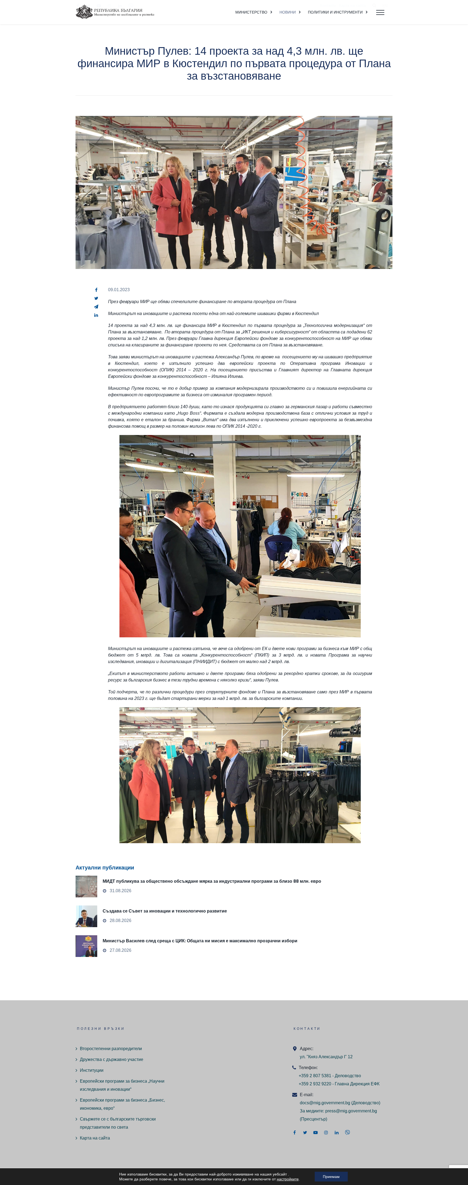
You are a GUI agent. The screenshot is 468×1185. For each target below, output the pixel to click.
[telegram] (96, 306)
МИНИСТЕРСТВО (251, 12)
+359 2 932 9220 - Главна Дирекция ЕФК (339, 1084)
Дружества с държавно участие (111, 1059)
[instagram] (326, 1132)
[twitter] (96, 298)
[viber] (347, 1132)
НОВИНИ (288, 12)
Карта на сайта (95, 1138)
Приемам (331, 1176)
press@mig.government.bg (351, 1111)
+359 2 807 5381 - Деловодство (330, 1075)
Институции (91, 1070)
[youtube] (315, 1132)
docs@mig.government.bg (325, 1102)
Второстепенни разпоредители (111, 1048)
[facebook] (96, 290)
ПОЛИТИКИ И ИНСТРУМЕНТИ (335, 12)
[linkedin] (96, 315)
